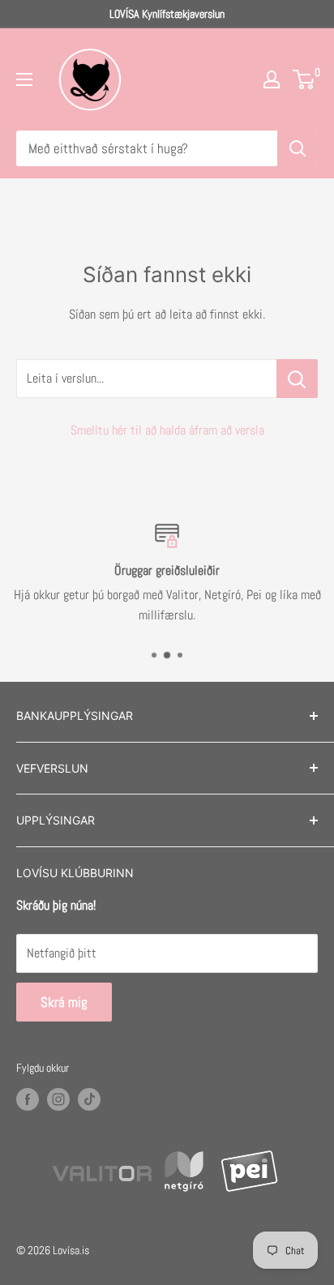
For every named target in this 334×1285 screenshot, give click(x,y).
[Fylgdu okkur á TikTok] (89, 1099)
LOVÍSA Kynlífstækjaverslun (167, 13)
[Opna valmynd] (24, 79)
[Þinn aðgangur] (271, 79)
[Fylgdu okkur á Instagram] (58, 1099)
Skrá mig (64, 1002)
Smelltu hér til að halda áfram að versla (167, 430)
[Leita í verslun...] (297, 378)
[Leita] (297, 148)
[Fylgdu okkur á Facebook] (27, 1099)
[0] (304, 79)
